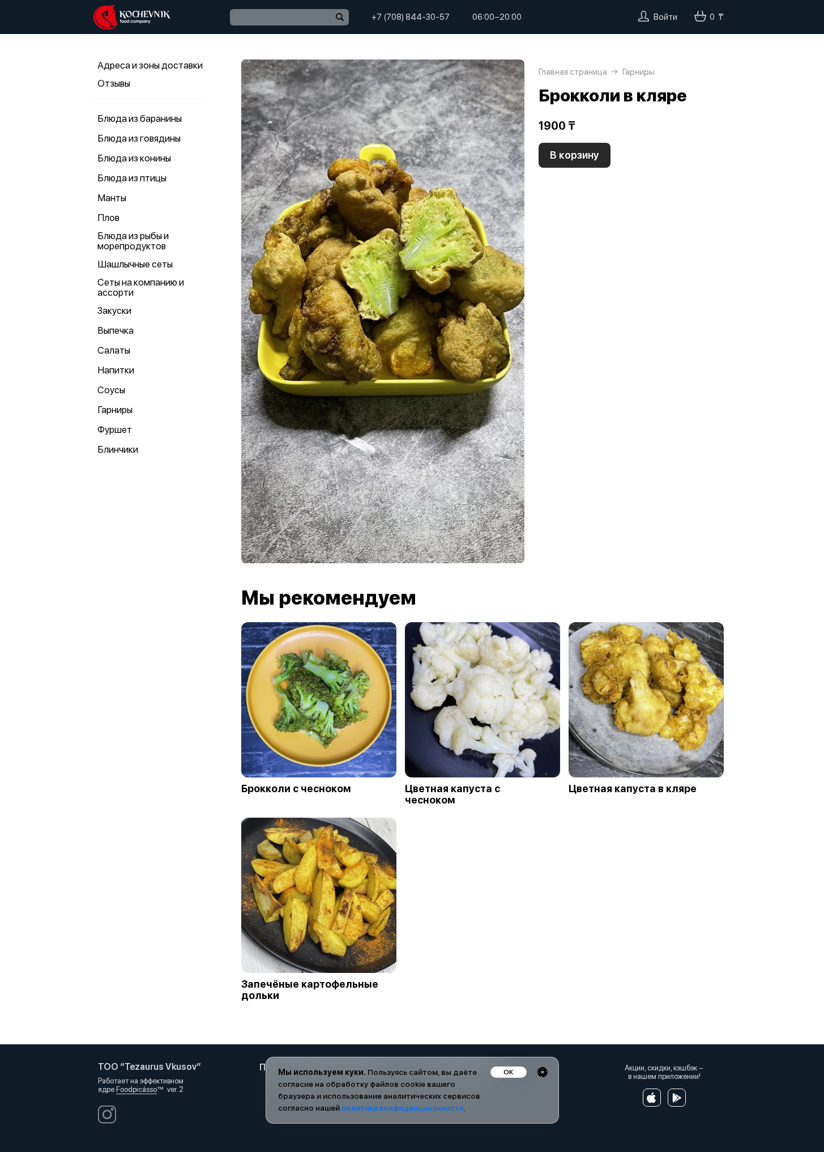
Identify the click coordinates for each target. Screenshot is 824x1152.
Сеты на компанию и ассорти (140, 287)
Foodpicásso (136, 1089)
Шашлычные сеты (135, 264)
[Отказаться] (542, 1072)
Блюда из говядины (139, 138)
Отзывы (113, 83)
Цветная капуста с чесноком (452, 794)
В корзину (574, 155)
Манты (111, 197)
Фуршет (114, 429)
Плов (108, 217)
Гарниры (115, 409)
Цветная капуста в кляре (633, 788)
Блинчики (117, 449)
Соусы (111, 390)
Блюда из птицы (131, 178)
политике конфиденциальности (402, 1107)
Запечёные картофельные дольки (309, 990)
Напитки (115, 370)
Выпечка (115, 330)
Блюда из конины (134, 158)
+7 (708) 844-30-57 (411, 17)
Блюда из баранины (139, 118)
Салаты (113, 350)
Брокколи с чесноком (296, 788)
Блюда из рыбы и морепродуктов (133, 241)
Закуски (114, 310)
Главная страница (573, 72)
